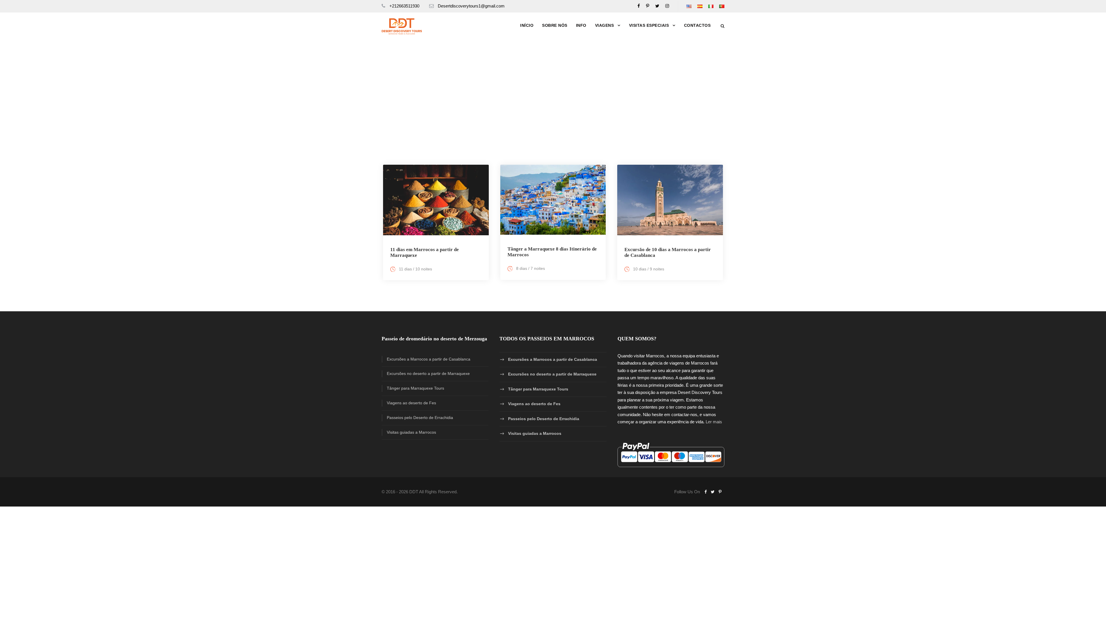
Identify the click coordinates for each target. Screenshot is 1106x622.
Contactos (697, 25)
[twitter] (657, 5)
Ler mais (714, 421)
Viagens (604, 25)
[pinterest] (647, 5)
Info (581, 25)
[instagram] (667, 5)
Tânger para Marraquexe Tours (415, 388)
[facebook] (638, 5)
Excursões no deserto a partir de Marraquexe (428, 373)
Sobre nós (554, 25)
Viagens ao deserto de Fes (411, 403)
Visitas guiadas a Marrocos (411, 432)
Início (526, 25)
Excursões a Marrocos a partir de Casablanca (428, 359)
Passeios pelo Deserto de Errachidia (420, 417)
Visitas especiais (649, 25)
